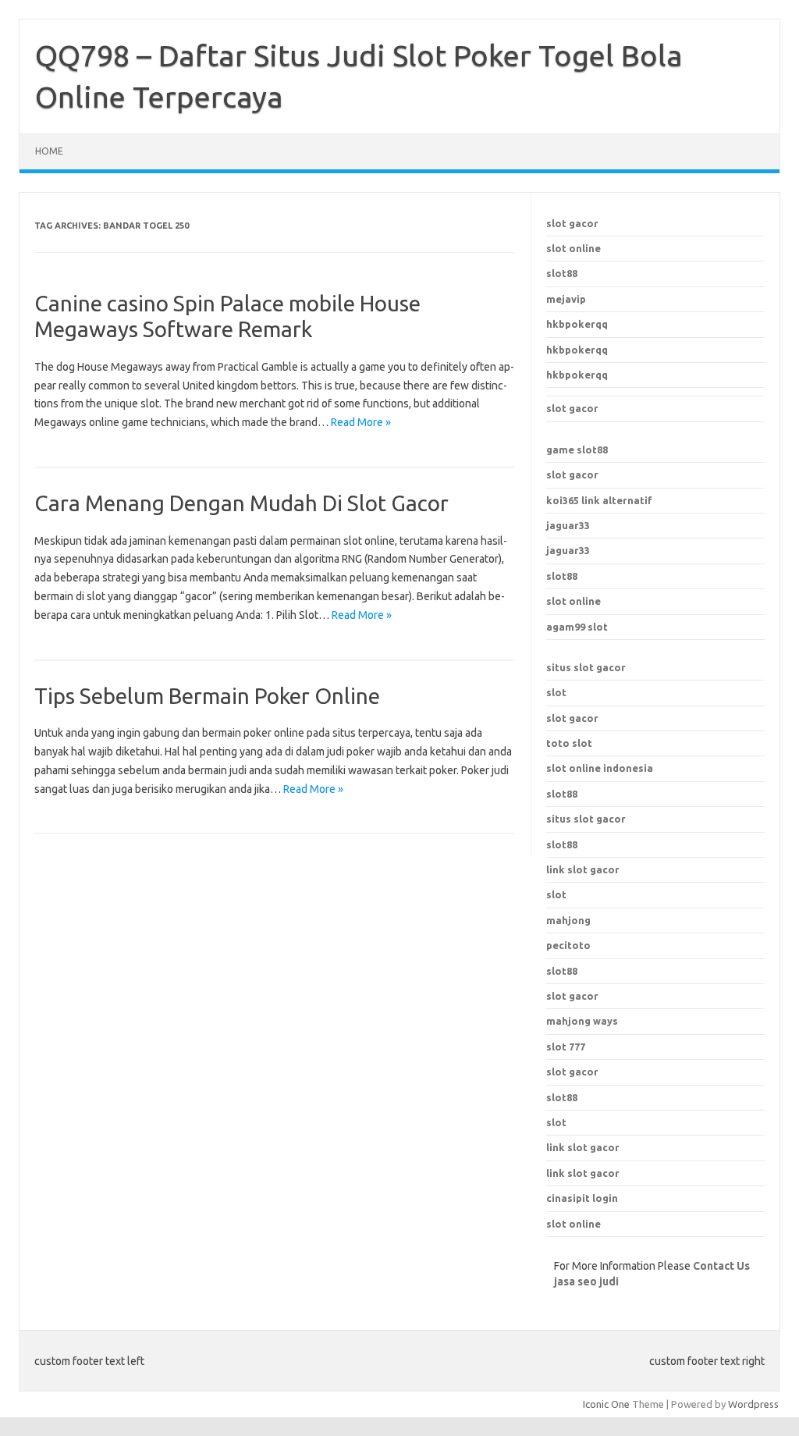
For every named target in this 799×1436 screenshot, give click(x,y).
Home (49, 151)
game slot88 (577, 449)
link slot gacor (583, 869)
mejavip (566, 298)
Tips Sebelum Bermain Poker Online (207, 696)
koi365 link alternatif (599, 500)
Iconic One (606, 1404)
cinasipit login (582, 1198)
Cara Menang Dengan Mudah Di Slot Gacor (241, 503)
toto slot (569, 743)
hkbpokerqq (577, 323)
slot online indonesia (599, 767)
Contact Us (721, 1266)
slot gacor (572, 223)
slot (556, 692)
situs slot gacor (586, 667)
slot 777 (565, 1046)
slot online (573, 248)
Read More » (361, 422)
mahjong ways (582, 1020)
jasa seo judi (586, 1281)
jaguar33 (568, 525)
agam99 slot (577, 626)
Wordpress (753, 1404)
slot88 (561, 273)
